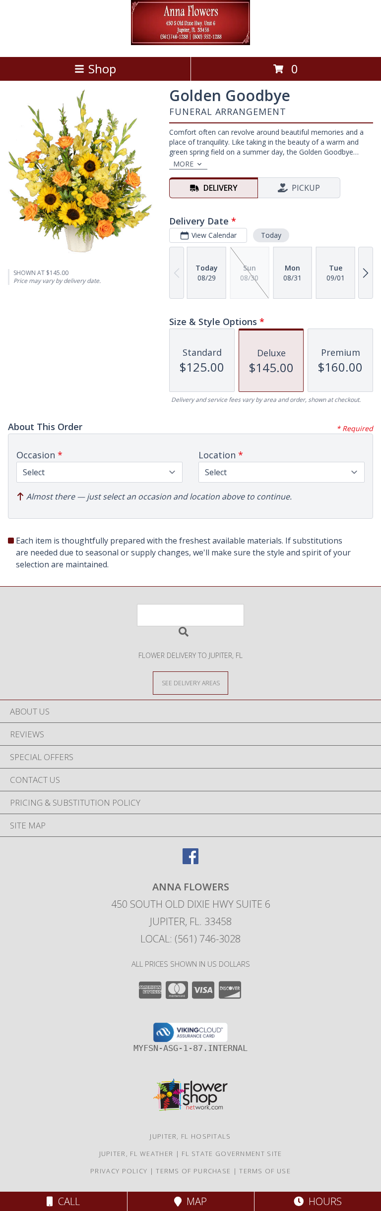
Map (194, 1201)
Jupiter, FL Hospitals (190, 1136)
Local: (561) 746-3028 (190, 938)
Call (66, 1201)
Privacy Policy (118, 1170)
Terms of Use (265, 1170)
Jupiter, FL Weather (136, 1153)
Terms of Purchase (193, 1170)
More (183, 163)
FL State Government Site (232, 1153)
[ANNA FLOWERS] (190, 42)
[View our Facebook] (190, 861)
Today (271, 235)
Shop (102, 68)
